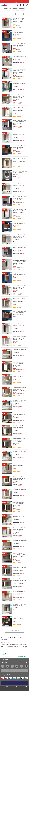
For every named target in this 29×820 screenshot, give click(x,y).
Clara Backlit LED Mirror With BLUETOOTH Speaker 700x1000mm (19, 402)
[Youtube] (17, 666)
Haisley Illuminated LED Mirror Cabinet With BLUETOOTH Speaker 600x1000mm (19, 313)
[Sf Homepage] (4, 5)
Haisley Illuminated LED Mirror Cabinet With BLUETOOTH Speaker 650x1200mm (19, 147)
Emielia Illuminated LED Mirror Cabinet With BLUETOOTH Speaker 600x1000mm (19, 45)
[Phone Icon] (17, 5)
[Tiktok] (26, 666)
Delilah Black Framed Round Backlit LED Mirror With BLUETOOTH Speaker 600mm (19, 618)
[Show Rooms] (20, 5)
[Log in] (23, 5)
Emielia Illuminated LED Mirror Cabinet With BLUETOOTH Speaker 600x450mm (19, 249)
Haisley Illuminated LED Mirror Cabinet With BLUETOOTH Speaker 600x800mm (19, 223)
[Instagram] (21, 666)
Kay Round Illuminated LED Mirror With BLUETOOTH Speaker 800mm (19, 593)
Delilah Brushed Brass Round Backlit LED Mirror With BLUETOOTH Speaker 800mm (19, 389)
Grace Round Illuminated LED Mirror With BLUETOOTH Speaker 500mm (19, 58)
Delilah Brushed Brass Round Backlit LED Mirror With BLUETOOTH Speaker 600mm (19, 376)
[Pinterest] (12, 666)
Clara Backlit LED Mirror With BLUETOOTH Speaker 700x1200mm (19, 453)
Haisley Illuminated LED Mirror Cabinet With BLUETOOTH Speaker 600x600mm (19, 33)
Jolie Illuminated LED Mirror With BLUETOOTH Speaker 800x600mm (20, 491)
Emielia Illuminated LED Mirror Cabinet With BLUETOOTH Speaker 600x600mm (19, 122)
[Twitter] (7, 666)
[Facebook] (2, 666)
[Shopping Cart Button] (27, 5)
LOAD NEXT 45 (14, 631)
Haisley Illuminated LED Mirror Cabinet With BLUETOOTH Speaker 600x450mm (19, 274)
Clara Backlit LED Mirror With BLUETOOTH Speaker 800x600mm (19, 606)
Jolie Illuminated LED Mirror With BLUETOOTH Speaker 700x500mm (20, 465)
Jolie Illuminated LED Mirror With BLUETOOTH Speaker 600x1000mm (20, 351)
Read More (22, 10)
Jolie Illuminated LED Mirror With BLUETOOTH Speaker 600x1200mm (20, 542)
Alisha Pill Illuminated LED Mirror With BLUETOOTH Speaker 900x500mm (20, 173)
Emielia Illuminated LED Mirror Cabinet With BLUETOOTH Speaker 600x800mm (19, 198)
